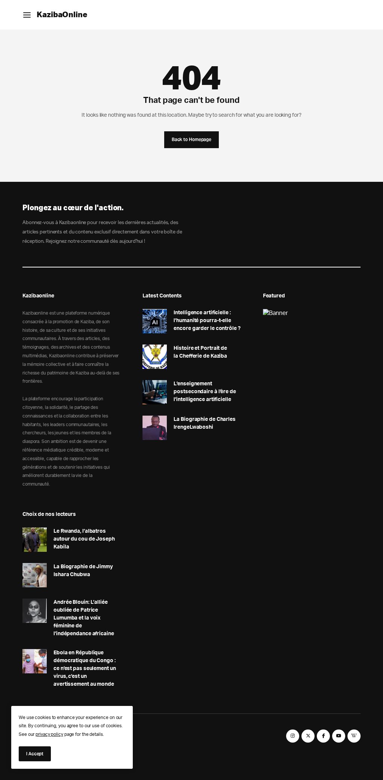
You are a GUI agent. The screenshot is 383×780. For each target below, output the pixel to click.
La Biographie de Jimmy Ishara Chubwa (83, 570)
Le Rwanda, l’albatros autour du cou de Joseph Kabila (84, 539)
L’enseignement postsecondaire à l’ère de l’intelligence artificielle (205, 391)
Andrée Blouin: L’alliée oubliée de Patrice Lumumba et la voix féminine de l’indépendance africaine (83, 618)
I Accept (34, 753)
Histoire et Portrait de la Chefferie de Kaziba (200, 352)
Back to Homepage (191, 139)
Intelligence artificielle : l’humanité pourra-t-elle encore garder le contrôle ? (207, 320)
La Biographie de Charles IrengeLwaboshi (205, 423)
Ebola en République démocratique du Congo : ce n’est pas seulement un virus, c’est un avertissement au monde (84, 668)
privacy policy (49, 734)
